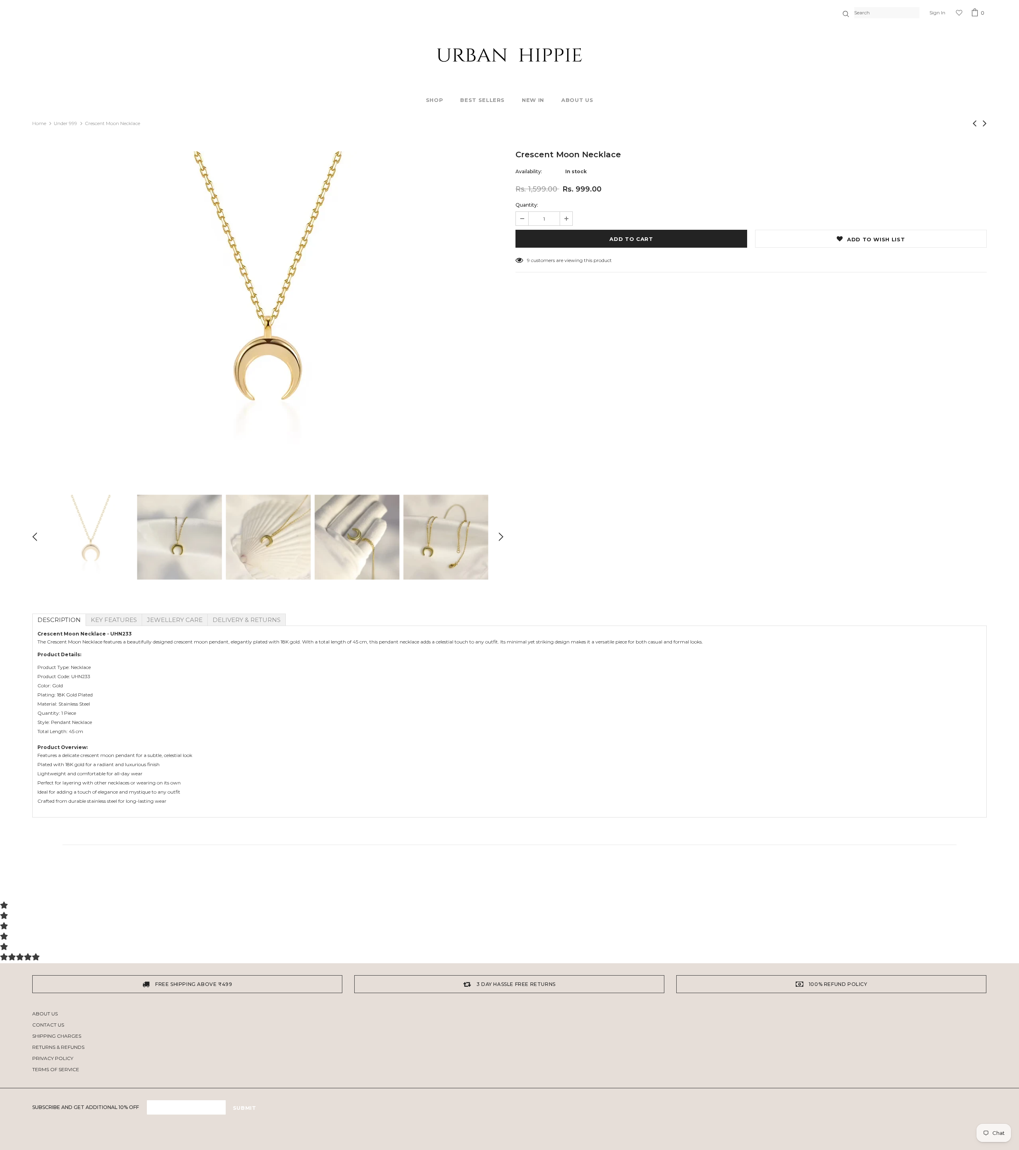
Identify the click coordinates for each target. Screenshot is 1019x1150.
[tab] (59, 620)
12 (529, 260)
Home (39, 123)
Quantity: (526, 205)
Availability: (528, 171)
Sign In (937, 13)
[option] (268, 310)
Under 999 (65, 123)
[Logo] (509, 55)
